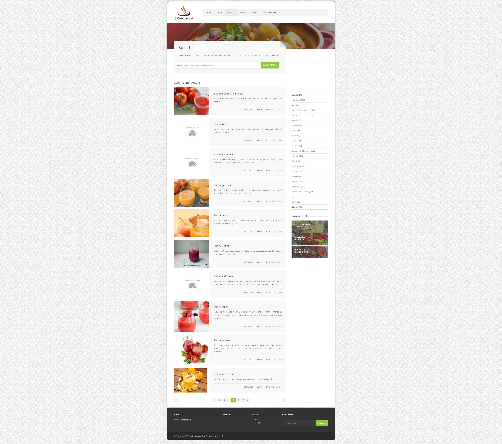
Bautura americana (225, 154)
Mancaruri (298, 100)
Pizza (296, 130)
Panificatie (298, 186)
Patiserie (298, 181)
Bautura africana (223, 276)
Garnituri (297, 120)
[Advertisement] (311, 71)
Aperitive (298, 105)
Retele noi (258, 423)
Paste (296, 135)
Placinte (297, 171)
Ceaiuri (296, 202)
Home (208, 12)
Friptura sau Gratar (302, 115)
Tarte (296, 176)
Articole (231, 12)
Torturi (297, 161)
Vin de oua (220, 124)
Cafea (296, 197)
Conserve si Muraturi (303, 151)
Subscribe (322, 423)
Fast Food (297, 140)
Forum (243, 12)
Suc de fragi (221, 306)
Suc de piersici (222, 185)
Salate (297, 125)
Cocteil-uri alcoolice (302, 191)
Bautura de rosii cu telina (228, 93)
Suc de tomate (222, 340)
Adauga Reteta (269, 12)
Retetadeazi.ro (275, 110)
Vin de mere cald (224, 374)
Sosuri (297, 146)
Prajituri (297, 156)
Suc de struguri (222, 245)
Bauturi (297, 207)
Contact (254, 12)
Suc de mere (221, 215)
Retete (219, 12)
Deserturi (298, 166)
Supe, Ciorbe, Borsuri (303, 110)
